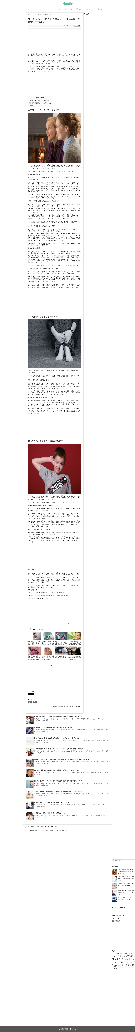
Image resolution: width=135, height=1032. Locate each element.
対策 (122, 959)
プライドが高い (36, 208)
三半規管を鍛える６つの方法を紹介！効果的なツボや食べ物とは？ (74, 643)
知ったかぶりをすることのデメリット (39, 102)
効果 (129, 956)
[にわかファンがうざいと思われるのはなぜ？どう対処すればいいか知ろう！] (30, 721)
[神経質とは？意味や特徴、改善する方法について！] (30, 817)
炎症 (119, 965)
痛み (113, 967)
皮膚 (115, 967)
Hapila (65, 1029)
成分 (115, 962)
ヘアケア (50, 9)
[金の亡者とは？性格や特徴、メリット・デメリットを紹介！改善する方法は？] (30, 753)
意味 (113, 962)
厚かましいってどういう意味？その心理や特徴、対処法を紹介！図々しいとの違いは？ (61, 759)
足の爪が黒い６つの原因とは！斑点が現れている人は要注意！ (47, 657)
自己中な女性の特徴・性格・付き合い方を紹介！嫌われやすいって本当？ (126, 871)
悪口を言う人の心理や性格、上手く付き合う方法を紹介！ (34, 643)
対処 (118, 959)
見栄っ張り (57, 177)
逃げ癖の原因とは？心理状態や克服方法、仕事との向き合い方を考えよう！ (58, 791)
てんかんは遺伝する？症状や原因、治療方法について (61, 657)
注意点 (116, 965)
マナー (128, 953)
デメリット (119, 953)
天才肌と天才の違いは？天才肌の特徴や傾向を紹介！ (43, 826)
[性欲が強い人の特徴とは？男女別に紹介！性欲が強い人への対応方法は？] (30, 742)
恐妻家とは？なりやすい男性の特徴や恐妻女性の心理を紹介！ (61, 643)
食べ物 (113, 968)
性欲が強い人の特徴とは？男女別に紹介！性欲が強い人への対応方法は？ (57, 738)
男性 (124, 965)
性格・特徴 (77, 26)
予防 (119, 956)
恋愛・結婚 (78, 9)
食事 (116, 968)
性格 (55, 706)
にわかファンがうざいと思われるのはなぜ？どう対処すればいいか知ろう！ (50, 595)
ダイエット (114, 953)
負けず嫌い (74, 251)
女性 (115, 959)
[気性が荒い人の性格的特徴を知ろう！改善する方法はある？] (30, 732)
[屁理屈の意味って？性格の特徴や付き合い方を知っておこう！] (30, 806)
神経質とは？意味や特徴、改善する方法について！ (50, 813)
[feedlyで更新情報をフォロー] (32, 703)
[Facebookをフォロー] (29, 703)
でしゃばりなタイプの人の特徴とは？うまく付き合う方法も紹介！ (48, 592)
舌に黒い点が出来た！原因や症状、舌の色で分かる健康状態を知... (34, 657)
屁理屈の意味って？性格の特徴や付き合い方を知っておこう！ (54, 802)
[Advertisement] (42, 40)
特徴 (61, 706)
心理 (126, 959)
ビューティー (31, 9)
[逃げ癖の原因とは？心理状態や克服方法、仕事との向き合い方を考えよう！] (30, 796)
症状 (132, 965)
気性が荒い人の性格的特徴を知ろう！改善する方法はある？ (53, 727)
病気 (127, 965)
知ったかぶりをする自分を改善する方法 (40, 103)
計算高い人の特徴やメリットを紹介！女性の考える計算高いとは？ (126, 878)
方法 (123, 962)
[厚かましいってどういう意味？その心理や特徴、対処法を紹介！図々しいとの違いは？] (30, 764)
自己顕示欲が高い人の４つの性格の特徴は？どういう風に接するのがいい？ (58, 781)
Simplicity (72, 1028)
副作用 (125, 956)
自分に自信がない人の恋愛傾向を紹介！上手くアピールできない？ (126, 892)
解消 (126, 967)
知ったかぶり (67, 706)
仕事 (123, 956)
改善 (58, 706)
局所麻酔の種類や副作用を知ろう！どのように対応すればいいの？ (47, 643)
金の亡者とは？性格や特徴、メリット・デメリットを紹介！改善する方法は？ (59, 749)
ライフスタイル (89, 9)
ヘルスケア (58, 9)
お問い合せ (99, 9)
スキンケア (41, 9)
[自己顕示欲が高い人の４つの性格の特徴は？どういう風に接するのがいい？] (30, 785)
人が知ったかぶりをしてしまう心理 (39, 100)
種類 (121, 967)
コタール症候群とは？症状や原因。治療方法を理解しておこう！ (74, 657)
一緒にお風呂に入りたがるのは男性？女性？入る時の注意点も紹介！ (47, 830)
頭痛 (133, 966)
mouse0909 (77, 706)
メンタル (115, 956)
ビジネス (124, 953)
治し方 (131, 962)
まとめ (31, 105)
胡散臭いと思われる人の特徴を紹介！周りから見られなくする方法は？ (56, 770)
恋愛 (133, 959)
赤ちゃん (130, 967)
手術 (117, 962)
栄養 (126, 962)
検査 (129, 962)
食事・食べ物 (68, 9)
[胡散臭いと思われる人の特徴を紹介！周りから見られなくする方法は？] (30, 774)
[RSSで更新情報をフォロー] (35, 703)
